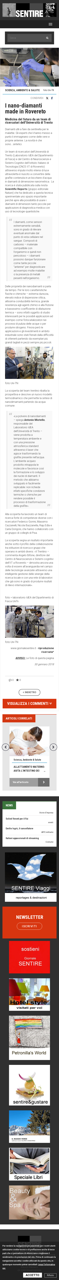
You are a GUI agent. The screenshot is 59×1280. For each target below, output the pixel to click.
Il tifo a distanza (14, 837)
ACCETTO (32, 1275)
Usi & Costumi (47, 840)
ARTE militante (47, 821)
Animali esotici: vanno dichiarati (28, 768)
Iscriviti (29, 926)
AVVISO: (20, 658)
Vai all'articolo (21, 782)
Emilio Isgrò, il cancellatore (19, 817)
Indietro (30, 692)
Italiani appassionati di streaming (22, 827)
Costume (49, 831)
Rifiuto (50, 1275)
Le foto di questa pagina (39, 658)
